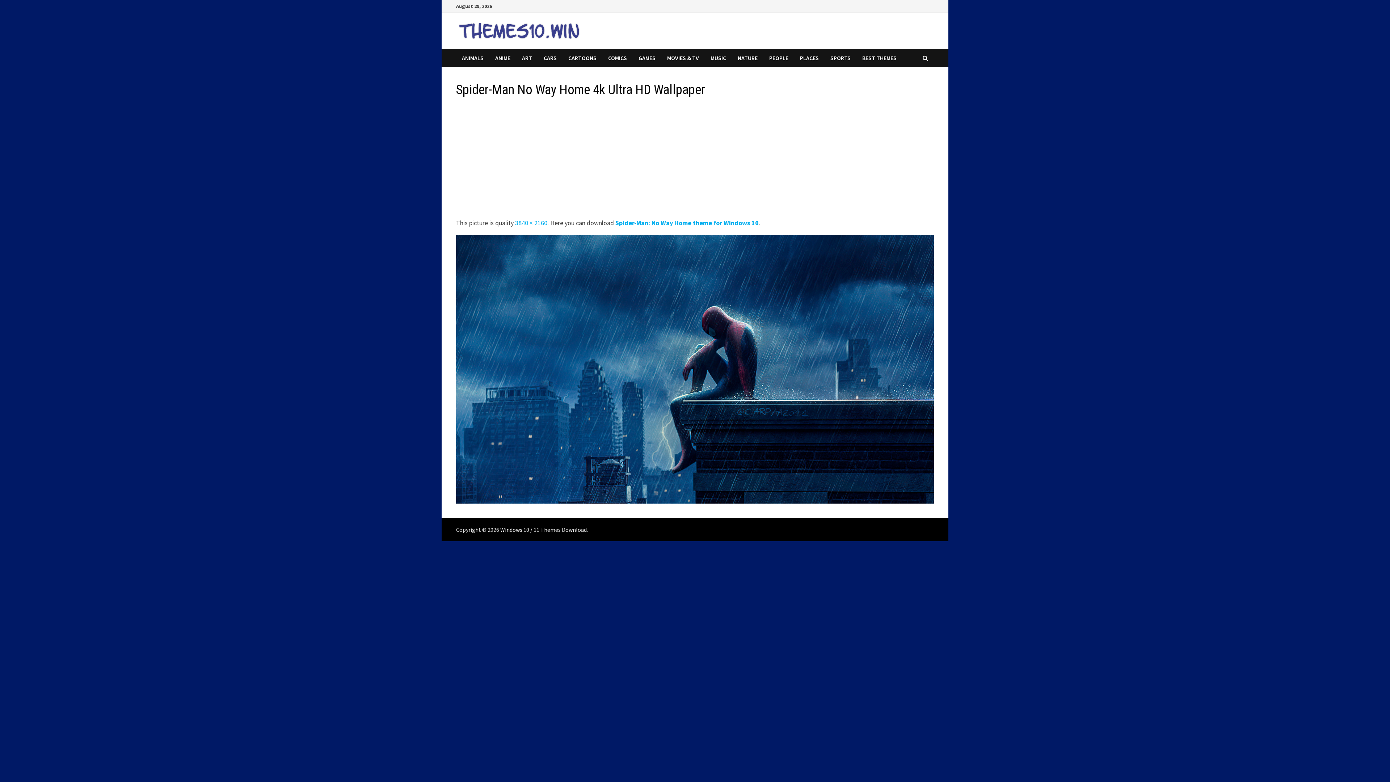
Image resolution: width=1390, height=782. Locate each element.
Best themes (879, 58)
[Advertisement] (673, 160)
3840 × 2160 (531, 223)
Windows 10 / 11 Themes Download (543, 529)
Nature (748, 58)
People (778, 58)
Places (809, 58)
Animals (473, 58)
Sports (840, 58)
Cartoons (582, 58)
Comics (617, 58)
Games (647, 58)
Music (718, 58)
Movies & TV (683, 58)
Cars (550, 58)
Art (527, 58)
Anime (502, 58)
